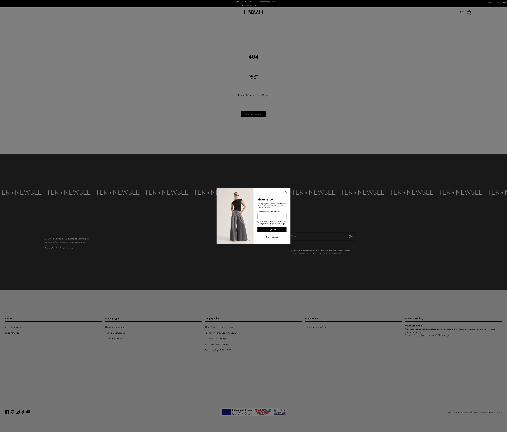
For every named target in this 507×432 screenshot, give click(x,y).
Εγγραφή (272, 230)
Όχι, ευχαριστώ (272, 236)
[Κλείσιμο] (286, 192)
